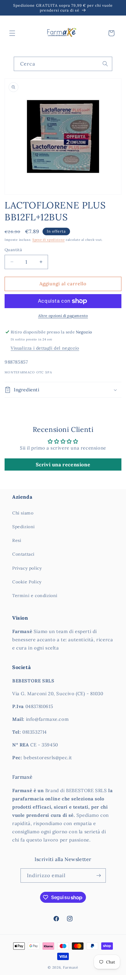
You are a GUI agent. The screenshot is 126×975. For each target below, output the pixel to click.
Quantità (13, 249)
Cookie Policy (27, 582)
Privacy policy (27, 568)
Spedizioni (23, 526)
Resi (16, 540)
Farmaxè (70, 967)
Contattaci (23, 554)
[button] (12, 33)
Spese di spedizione (48, 240)
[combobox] (63, 64)
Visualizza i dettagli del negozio (45, 348)
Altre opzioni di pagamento (63, 315)
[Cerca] (105, 63)
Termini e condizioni (34, 595)
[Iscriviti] (99, 875)
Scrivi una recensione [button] (63, 464)
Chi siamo (22, 513)
